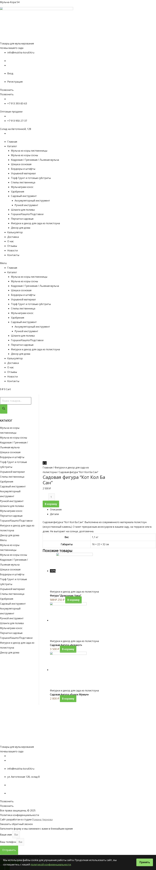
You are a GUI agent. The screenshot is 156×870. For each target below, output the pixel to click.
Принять (144, 862)
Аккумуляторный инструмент (32, 200)
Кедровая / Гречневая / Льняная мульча (35, 159)
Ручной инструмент (26, 205)
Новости (12, 250)
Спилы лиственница (23, 182)
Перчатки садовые (22, 218)
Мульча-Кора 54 (9, 2)
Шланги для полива (23, 209)
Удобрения (17, 191)
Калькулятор (15, 232)
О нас (10, 241)
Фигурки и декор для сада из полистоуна (35, 223)
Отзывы (12, 246)
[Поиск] (3, 409)
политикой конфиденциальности (50, 864)
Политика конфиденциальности (19, 815)
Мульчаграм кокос (22, 187)
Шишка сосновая (21, 164)
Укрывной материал (23, 173)
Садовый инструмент (24, 196)
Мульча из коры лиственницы (29, 150)
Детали (54, 514)
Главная (12, 141)
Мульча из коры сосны (24, 155)
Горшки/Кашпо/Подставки (27, 214)
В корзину (51, 504)
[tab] (103, 509)
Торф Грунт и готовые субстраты (31, 178)
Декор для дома (20, 227)
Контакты (13, 255)
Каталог (12, 146)
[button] (7, 90)
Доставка (13, 237)
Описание (56, 509)
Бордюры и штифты (23, 168)
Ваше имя (6, 834)
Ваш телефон (8, 842)
